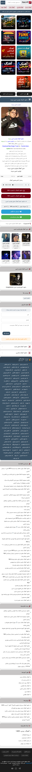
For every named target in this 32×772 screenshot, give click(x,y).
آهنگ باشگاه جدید (25, 677)
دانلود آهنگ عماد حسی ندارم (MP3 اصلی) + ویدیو (17, 550)
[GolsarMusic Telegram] (20, 768)
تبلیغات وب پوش (25, 743)
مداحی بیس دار (26, 680)
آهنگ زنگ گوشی (25, 686)
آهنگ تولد (3, 7)
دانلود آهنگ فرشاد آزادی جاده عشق (20, 714)
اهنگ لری (27, 692)
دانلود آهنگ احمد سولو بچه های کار (20, 708)
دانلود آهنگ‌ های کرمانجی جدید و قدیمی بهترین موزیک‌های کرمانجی (17, 569)
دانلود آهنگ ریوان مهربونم (23, 515)
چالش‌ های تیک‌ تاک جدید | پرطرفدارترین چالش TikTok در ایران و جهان (17, 665)
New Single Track (13, 146)
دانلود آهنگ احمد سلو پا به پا (22, 600)
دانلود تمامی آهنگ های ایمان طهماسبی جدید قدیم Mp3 (17, 581)
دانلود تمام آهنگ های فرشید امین (15, 201)
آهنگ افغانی (26, 694)
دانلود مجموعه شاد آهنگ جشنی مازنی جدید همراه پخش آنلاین (17, 522)
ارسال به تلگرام (15, 212)
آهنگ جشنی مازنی (25, 689)
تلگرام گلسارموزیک (16, 752)
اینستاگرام (27, 752)
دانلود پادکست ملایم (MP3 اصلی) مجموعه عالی (17, 518)
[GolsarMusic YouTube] (12, 768)
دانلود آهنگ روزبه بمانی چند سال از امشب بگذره (17, 711)
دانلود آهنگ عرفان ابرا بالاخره (22, 585)
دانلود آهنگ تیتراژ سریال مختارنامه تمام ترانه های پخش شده (17, 508)
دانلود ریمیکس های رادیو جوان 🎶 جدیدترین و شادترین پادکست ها (15, 534)
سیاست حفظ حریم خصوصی (11, 755)
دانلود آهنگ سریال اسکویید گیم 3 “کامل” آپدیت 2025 (15, 705)
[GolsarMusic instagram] (16, 768)
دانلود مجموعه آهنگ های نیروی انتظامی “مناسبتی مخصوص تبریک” (17, 496)
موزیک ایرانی (23, 206)
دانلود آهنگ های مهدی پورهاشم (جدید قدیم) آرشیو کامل (16, 490)
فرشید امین (27, 298)
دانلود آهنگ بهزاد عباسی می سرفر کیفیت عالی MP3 (16, 577)
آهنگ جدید (28, 7)
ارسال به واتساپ (15, 217)
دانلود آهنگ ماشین (21, 353)
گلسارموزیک (26, 2)
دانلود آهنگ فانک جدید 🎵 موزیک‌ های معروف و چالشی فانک (17, 528)
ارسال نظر (6, 333)
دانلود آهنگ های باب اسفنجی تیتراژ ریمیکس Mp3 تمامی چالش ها (17, 555)
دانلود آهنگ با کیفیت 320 (15, 190)
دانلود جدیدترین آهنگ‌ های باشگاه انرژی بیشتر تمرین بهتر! (16, 659)
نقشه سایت (25, 755)
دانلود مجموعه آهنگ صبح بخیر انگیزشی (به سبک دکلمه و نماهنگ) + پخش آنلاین (17, 482)
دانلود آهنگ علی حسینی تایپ (22, 591)
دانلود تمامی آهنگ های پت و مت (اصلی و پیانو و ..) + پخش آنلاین (16, 546)
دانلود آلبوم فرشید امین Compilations (16, 287)
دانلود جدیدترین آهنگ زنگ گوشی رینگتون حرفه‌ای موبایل (17, 502)
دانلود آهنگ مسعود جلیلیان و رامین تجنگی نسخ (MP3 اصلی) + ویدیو (16, 718)
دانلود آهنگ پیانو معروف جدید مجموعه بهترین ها (17, 486)
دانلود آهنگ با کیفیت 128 (15, 196)
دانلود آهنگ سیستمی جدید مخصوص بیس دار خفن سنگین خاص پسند (16, 653)
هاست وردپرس (26, 738)
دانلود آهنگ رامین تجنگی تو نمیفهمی (20, 562)
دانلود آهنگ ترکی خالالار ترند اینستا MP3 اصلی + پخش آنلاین (15, 470)
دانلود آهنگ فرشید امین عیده (19, 100)
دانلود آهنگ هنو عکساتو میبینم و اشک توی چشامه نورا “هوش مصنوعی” (16, 596)
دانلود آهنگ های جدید (20, 347)
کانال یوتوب (5, 752)
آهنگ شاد (12, 7)
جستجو (3, 2)
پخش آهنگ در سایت (24, 741)
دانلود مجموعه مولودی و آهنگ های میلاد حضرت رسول (16, 574)
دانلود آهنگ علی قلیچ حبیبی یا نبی (21, 588)
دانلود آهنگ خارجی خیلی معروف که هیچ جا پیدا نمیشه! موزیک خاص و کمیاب (17, 647)
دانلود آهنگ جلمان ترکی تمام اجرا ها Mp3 (19, 559)
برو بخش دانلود (7, 94)
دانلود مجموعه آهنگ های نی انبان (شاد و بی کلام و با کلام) (16, 476)
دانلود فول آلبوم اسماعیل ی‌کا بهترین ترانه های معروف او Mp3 (16, 540)
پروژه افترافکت (26, 735)
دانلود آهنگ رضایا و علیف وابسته (21, 565)
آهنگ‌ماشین (20, 7)
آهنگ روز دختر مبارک (24, 683)
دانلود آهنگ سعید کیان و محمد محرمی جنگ (18, 512)
